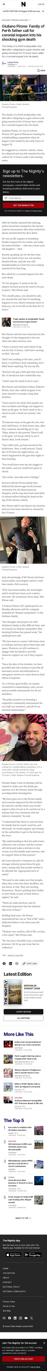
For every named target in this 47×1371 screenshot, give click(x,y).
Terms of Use (9, 1306)
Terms (27, 211)
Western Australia (20, 20)
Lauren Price (13, 62)
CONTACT (7, 1282)
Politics (18, 1090)
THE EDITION (9, 1273)
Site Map (7, 1311)
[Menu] (4, 4)
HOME (5, 1268)
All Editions (23, 1018)
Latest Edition (23, 1012)
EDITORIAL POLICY (11, 1287)
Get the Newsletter (23, 205)
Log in (41, 4)
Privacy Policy (37, 211)
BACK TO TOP (22, 1218)
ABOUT (6, 1278)
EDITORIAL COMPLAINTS (14, 1291)
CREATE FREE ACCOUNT (23, 1359)
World (11, 1133)
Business (11, 1169)
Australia (6, 20)
